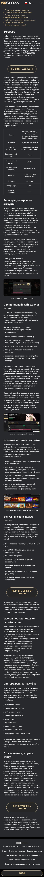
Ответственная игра (16, 851)
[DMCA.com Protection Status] (22, 843)
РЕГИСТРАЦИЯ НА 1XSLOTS (22, 807)
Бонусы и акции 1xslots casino (16, 17)
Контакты (36, 864)
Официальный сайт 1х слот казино (18, 12)
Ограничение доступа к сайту (16, 25)
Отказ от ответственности (29, 855)
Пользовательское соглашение (22, 860)
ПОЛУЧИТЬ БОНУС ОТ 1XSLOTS (22, 592)
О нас (4, 851)
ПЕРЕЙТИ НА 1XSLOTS (22, 69)
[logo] (10, 3)
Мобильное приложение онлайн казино (20, 20)
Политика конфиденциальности (17, 864)
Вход (22, 873)
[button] (40, 868)
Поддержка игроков (34, 851)
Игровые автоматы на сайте (15, 15)
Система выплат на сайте (15, 22)
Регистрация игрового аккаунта (17, 10)
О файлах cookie (10, 855)
